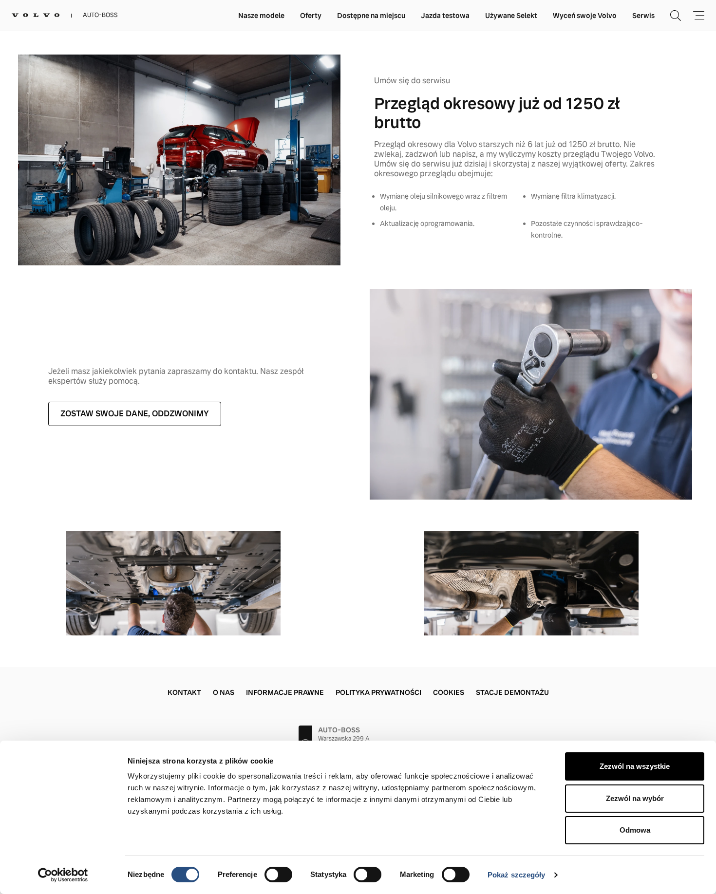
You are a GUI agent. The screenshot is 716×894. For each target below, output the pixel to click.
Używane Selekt (511, 15)
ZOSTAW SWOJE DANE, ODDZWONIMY (134, 414)
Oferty (310, 15)
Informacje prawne (285, 692)
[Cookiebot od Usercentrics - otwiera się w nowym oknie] (63, 875)
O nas (223, 692)
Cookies (448, 692)
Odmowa (635, 830)
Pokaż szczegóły (517, 875)
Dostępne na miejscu (371, 15)
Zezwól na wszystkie (635, 766)
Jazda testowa (445, 15)
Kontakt (184, 692)
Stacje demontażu (512, 692)
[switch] (278, 874)
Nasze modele (261, 15)
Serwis (643, 15)
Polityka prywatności (378, 692)
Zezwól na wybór (635, 798)
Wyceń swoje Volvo (585, 15)
